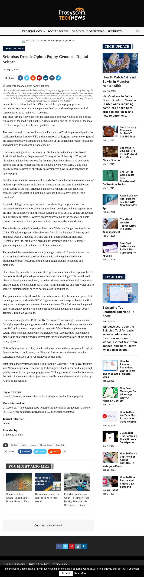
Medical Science (46, 445)
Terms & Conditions (39, 564)
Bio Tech (14, 445)
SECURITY (114, 31)
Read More (80, 573)
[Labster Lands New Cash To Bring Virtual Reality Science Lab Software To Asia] (77, 482)
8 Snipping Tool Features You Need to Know (119, 312)
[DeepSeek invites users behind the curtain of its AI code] (110, 247)
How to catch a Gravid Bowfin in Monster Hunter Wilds (119, 81)
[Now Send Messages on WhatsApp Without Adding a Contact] (110, 392)
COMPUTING (95, 31)
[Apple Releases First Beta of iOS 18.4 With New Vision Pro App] (110, 199)
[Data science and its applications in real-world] (48, 482)
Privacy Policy (60, 564)
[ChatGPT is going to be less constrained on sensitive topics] (110, 175)
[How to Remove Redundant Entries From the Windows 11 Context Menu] (110, 365)
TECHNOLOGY (32, 31)
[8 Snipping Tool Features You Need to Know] (120, 293)
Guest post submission (14, 564)
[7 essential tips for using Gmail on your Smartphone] (110, 437)
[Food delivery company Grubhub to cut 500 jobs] (110, 131)
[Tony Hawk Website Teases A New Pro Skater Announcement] (110, 223)
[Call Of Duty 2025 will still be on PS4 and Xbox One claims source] (110, 151)
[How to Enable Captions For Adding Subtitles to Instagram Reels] (110, 457)
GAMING (78, 31)
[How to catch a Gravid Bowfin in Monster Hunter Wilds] (120, 63)
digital (24, 445)
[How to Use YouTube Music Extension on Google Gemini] (110, 416)
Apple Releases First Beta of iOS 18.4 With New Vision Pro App (120, 202)
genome (33, 445)
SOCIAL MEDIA (58, 31)
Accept (66, 573)
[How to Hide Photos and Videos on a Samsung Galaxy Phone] (110, 481)
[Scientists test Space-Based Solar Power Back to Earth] (19, 482)
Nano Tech (60, 445)
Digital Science (14, 48)
